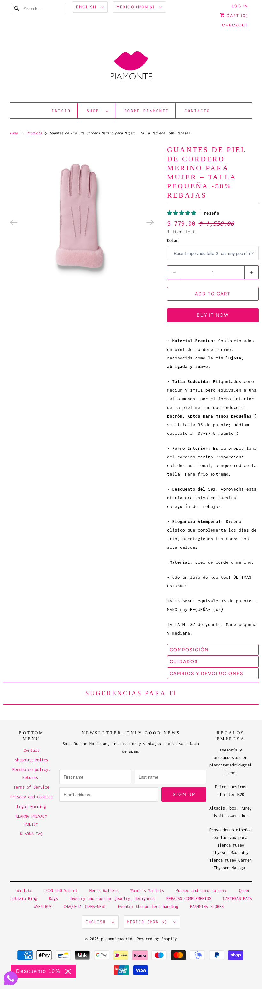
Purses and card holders (201, 890)
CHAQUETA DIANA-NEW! (85, 906)
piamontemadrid (116, 939)
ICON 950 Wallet (61, 890)
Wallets (24, 890)
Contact (31, 750)
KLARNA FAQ (31, 833)
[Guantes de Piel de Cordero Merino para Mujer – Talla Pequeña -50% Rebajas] (82, 222)
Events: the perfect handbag (148, 906)
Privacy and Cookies (31, 797)
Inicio (61, 111)
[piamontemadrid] (131, 68)
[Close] (68, 971)
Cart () (236, 15)
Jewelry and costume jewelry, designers (112, 898)
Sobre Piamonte (146, 111)
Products (35, 133)
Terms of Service (31, 787)
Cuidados (184, 661)
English (87, 7)
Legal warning (31, 806)
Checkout (235, 25)
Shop (95, 111)
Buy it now (213, 315)
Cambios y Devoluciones (206, 673)
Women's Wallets (147, 890)
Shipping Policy (31, 760)
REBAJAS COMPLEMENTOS (188, 898)
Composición (189, 650)
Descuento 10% (38, 971)
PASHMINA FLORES (207, 906)
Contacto (197, 111)
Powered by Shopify (157, 939)
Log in (240, 6)
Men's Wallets (104, 890)
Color (172, 240)
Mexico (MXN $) (136, 7)
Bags (53, 898)
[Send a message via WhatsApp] (10, 978)
